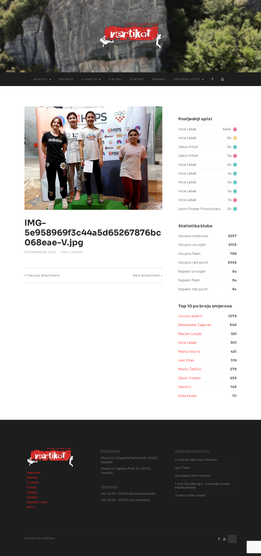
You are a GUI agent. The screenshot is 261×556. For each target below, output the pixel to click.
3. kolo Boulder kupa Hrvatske (196, 460)
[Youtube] (224, 539)
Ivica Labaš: (187, 342)
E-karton (89, 79)
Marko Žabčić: (190, 369)
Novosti (40, 79)
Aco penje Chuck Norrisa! (193, 476)
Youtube (222, 79)
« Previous (42, 275)
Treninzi (158, 79)
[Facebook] (219, 539)
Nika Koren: (187, 396)
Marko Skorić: (189, 351)
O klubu (115, 79)
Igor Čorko (182, 468)
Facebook (212, 79)
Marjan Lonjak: (190, 334)
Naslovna (33, 472)
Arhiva (31, 507)
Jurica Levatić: (190, 316)
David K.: (185, 387)
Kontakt (137, 79)
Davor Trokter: (190, 378)
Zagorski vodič (186, 79)
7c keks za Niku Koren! (190, 495)
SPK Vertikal (45, 538)
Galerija (66, 79)
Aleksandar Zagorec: (195, 325)
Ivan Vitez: (186, 360)
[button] (207, 129)
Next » (147, 275)
